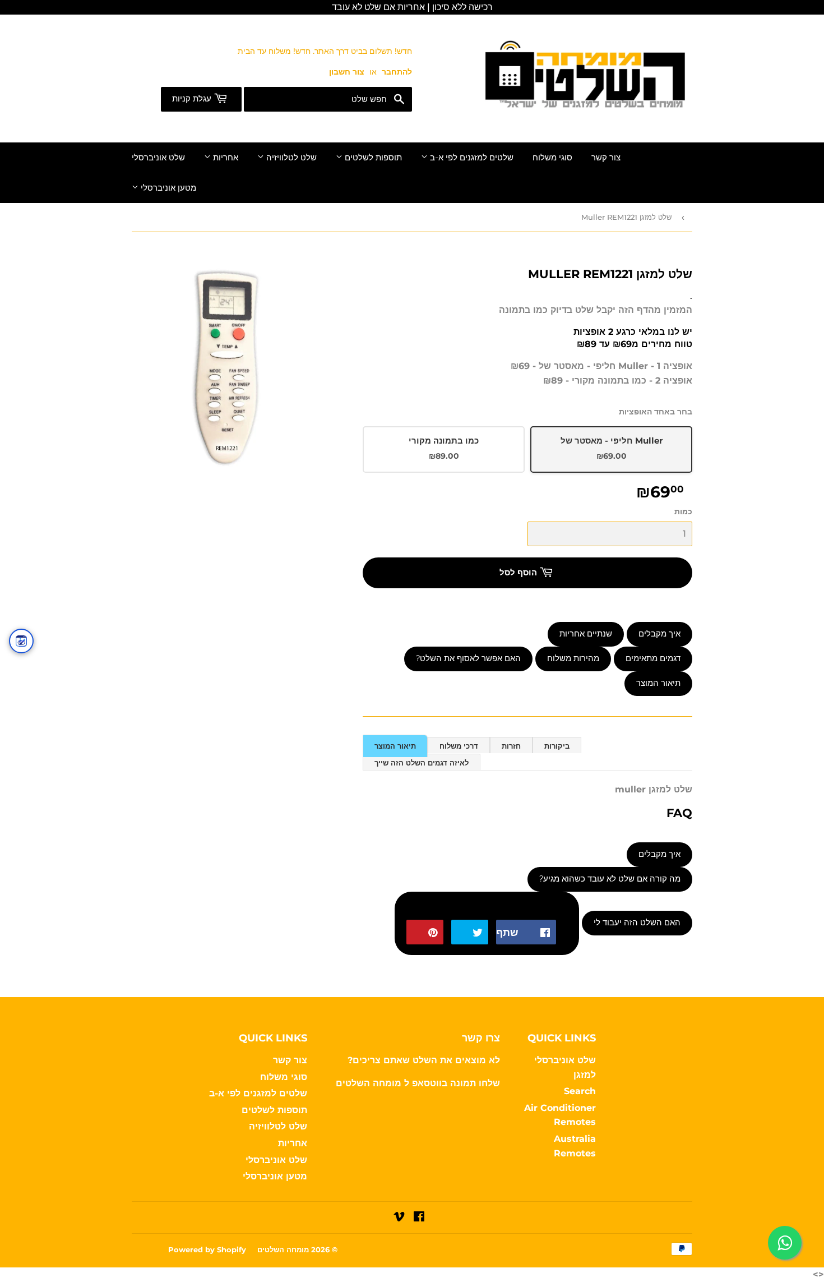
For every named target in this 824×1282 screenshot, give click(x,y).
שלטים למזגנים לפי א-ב (470, 158)
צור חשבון (346, 71)
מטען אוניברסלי (167, 188)
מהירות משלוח (573, 658)
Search (580, 1091)
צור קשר (606, 158)
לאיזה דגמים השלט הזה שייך (421, 762)
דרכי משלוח (458, 745)
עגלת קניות (193, 99)
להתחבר (397, 71)
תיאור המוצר (658, 683)
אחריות (224, 158)
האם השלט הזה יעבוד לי (637, 922)
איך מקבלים (659, 634)
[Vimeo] (399, 1217)
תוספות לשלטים (372, 158)
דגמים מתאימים (653, 658)
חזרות (511, 745)
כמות (683, 511)
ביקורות (557, 745)
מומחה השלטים (370, 1083)
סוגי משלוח (552, 158)
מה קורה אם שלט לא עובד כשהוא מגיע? (610, 879)
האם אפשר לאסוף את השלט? (468, 658)
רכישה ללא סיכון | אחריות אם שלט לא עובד (412, 7)
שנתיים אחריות (585, 634)
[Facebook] (419, 1217)
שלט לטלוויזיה (290, 158)
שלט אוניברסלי (158, 158)
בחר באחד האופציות (655, 412)
